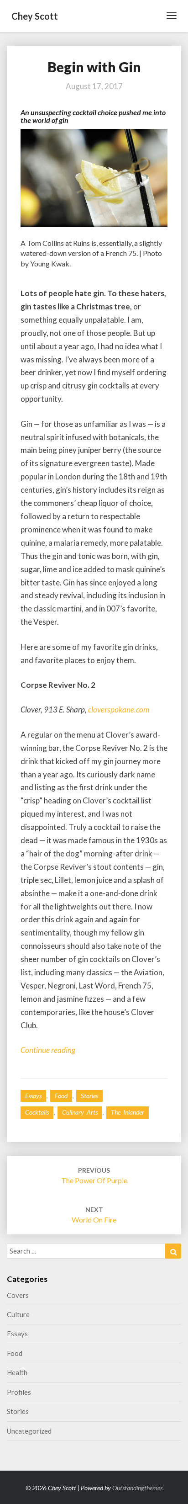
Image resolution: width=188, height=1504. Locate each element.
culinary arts (80, 1112)
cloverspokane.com (118, 709)
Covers (18, 1295)
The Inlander (127, 1112)
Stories (89, 1096)
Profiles (19, 1392)
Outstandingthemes (137, 1488)
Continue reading (48, 1050)
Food (61, 1096)
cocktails (37, 1112)
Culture (18, 1314)
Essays (33, 1096)
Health (17, 1372)
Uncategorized (29, 1431)
